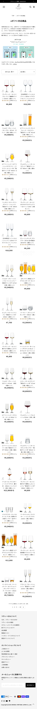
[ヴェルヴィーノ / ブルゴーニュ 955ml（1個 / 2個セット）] (27, 405)
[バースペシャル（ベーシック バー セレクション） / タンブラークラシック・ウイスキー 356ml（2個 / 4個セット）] (9, 575)
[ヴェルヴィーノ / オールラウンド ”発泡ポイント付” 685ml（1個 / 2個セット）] (27, 154)
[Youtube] (6, 701)
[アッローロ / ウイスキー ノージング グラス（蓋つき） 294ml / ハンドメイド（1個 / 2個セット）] (9, 472)
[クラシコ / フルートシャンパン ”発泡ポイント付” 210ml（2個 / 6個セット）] (27, 575)
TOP (13, 15)
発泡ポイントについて (8, 638)
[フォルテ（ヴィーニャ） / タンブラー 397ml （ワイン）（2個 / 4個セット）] (9, 118)
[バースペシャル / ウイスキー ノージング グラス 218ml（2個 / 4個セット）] (27, 505)
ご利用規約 (5, 665)
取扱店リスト (5, 633)
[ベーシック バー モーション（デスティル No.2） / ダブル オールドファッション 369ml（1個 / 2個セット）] (27, 337)
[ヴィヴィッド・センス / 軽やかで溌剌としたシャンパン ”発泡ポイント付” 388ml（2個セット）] (27, 472)
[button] (6, 100)
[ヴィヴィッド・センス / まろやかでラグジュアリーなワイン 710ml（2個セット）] (27, 193)
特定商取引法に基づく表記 (9, 654)
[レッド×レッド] (21, 252)
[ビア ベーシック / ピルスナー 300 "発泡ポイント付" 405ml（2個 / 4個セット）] (9, 436)
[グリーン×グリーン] (26, 254)
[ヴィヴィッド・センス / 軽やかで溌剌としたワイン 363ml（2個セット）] (9, 337)
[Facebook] (2, 701)
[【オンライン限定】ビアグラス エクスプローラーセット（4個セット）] (9, 541)
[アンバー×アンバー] (31, 254)
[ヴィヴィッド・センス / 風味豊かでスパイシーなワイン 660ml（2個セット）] (27, 541)
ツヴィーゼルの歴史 (7, 622)
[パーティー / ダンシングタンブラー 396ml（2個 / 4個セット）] (27, 303)
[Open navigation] (5, 7)
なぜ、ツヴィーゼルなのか (9, 620)
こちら (15, 64)
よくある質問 (5, 651)
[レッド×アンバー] (29, 252)
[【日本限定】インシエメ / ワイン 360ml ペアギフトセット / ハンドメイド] (27, 84)
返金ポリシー (5, 662)
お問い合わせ (5, 667)
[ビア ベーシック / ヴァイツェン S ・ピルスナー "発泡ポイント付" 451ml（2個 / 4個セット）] (27, 118)
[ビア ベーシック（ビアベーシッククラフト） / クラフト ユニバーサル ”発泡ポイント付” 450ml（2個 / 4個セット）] (9, 154)
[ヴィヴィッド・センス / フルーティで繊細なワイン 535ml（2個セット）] (9, 84)
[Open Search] (30, 7)
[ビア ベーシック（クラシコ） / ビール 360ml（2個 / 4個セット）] (9, 405)
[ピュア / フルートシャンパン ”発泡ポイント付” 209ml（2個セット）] (9, 303)
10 (20, 607)
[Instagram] (4, 701)
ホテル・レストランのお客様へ (11, 625)
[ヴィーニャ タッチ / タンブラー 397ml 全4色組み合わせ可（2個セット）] (27, 229)
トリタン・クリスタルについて (11, 636)
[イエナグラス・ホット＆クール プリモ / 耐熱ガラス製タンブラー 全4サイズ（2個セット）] (9, 505)
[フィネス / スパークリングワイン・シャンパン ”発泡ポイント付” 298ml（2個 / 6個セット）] (9, 193)
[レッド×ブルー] (24, 252)
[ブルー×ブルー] (31, 252)
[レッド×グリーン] (26, 252)
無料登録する (30, 685)
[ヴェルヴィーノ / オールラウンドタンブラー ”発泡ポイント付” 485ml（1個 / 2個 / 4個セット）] (27, 436)
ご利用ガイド (5, 649)
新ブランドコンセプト (8, 628)
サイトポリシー (6, 659)
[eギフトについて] (19, 59)
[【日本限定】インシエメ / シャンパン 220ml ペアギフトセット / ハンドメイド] (9, 229)
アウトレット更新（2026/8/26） (18, 1)
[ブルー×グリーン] (33, 252)
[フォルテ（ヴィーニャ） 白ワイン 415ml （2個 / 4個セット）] (9, 372)
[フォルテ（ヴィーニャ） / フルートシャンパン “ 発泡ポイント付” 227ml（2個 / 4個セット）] (9, 269)
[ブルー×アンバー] (24, 254)
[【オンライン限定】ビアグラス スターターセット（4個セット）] (27, 269)
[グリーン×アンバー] (29, 254)
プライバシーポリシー (8, 657)
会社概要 (4, 630)
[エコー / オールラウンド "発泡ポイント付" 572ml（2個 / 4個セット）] (27, 372)
